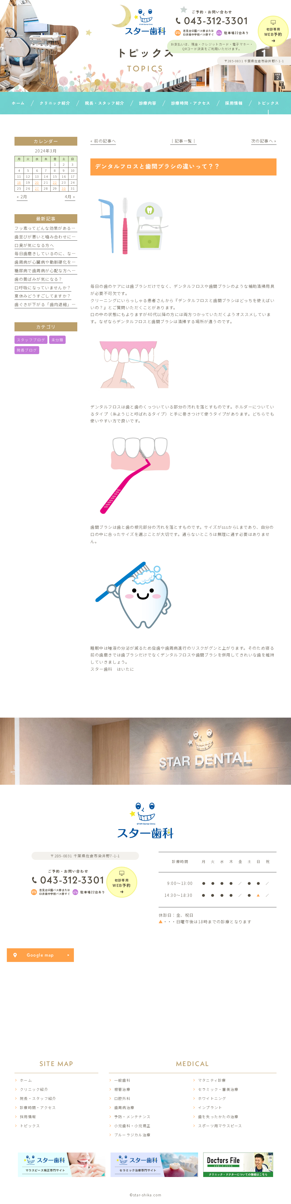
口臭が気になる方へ (34, 245)
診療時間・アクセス (38, 1107)
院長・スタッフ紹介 (38, 1098)
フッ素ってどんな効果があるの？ (47, 228)
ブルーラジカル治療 (132, 1134)
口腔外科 (122, 1098)
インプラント (210, 1107)
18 (19, 182)
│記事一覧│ (183, 141)
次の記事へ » (264, 141)
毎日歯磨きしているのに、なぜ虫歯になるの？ (60, 253)
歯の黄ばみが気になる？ (38, 279)
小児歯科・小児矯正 (132, 1125)
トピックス (30, 1125)
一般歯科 (122, 1080)
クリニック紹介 (34, 1089)
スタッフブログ (31, 339)
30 (64, 188)
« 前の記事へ (103, 141)
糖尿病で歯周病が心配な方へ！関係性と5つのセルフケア (70, 270)
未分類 (57, 339)
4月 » (70, 196)
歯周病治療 (124, 1107)
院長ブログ (27, 350)
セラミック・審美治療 (218, 1089)
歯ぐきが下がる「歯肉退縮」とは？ (49, 304)
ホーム (26, 1080)
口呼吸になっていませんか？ (42, 287)
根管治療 (122, 1089)
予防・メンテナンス (132, 1116)
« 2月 (22, 196)
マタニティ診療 (212, 1080)
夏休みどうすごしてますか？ (42, 296)
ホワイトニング (212, 1098)
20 (37, 182)
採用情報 (28, 1116)
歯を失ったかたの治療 (218, 1116)
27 (37, 188)
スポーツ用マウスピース (220, 1125)
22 (55, 182)
